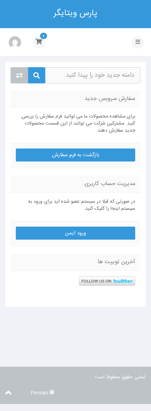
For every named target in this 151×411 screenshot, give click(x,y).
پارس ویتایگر (75, 12)
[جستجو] (36, 75)
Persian (40, 393)
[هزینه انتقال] (19, 75)
